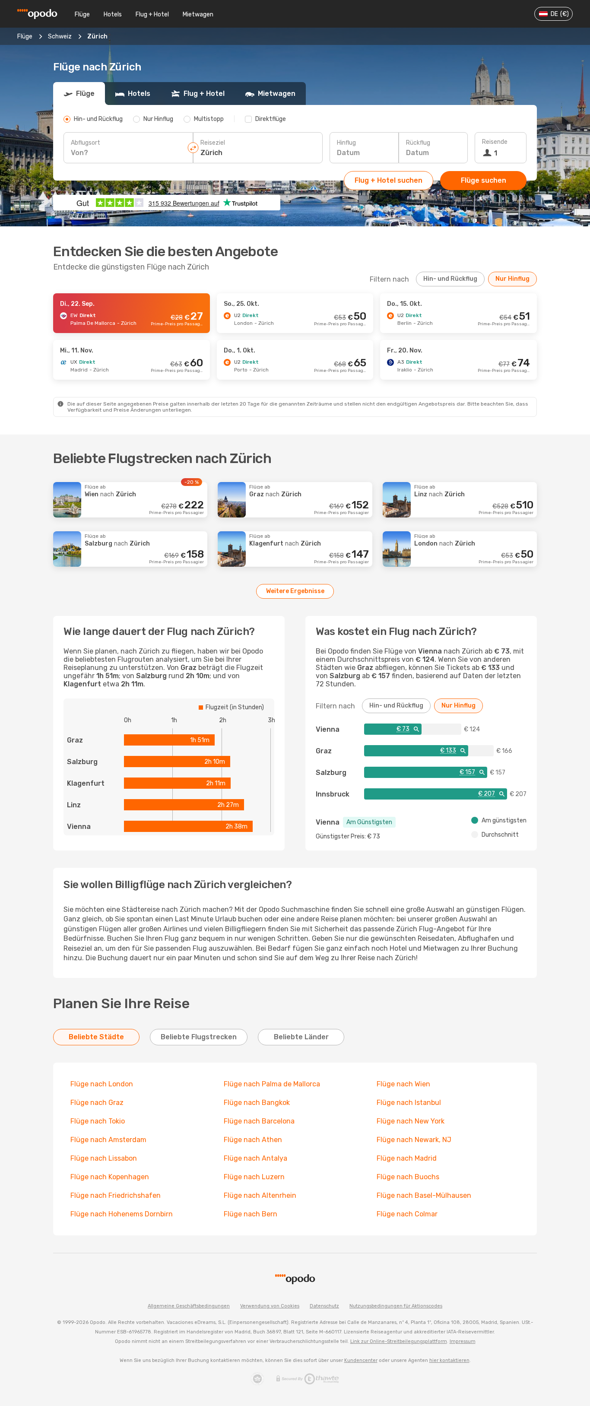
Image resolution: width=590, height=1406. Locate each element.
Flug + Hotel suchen (388, 180)
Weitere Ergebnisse (295, 591)
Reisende (495, 142)
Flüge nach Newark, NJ (414, 1140)
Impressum (463, 1341)
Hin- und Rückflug (450, 278)
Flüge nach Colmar (407, 1214)
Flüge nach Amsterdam (108, 1140)
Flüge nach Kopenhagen (109, 1177)
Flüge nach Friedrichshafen (115, 1195)
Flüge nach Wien (403, 1084)
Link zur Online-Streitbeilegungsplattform (398, 1341)
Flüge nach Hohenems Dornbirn (121, 1214)
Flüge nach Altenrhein (260, 1195)
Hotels (113, 14)
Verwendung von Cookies (269, 1306)
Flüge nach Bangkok (257, 1102)
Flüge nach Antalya (255, 1158)
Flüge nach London (101, 1084)
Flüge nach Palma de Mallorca (272, 1084)
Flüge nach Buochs (408, 1177)
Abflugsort (85, 142)
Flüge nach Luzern (254, 1177)
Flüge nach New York (410, 1121)
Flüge (82, 14)
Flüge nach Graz (97, 1102)
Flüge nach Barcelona (259, 1121)
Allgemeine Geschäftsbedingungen (189, 1306)
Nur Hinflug (512, 278)
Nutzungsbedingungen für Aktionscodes (395, 1306)
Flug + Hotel (152, 14)
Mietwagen (198, 14)
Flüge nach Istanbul (409, 1102)
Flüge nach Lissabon (103, 1158)
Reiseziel (212, 142)
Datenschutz (324, 1306)
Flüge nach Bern (250, 1214)
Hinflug (346, 142)
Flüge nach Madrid (407, 1158)
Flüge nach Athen (253, 1140)
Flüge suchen (483, 180)
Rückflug (418, 142)
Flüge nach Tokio (97, 1121)
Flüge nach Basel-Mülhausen (424, 1195)
